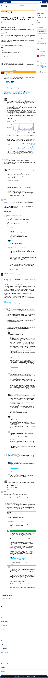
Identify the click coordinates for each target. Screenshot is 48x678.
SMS (29, 92)
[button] (40, 2)
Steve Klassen (5, 22)
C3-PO (8, 169)
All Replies (9, 67)
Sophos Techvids (24, 92)
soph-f (11, 521)
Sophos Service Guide (15, 88)
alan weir (9, 215)
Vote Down (9, 156)
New (44, 6)
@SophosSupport (13, 235)
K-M (8, 454)
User (46, 2)
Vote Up (4, 96)
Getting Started (3, 671)
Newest (21, 69)
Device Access (41, 31)
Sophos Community (7, 92)
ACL (13, 80)
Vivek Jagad (19, 63)
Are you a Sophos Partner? (15, 234)
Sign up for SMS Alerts (21, 235)
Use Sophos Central (9, 82)
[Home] (6, 2)
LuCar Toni (6, 273)
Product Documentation (16, 92)
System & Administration (43, 33)
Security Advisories (19, 90)
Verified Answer (40, 13)
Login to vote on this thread (38, 15)
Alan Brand (6, 159)
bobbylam (12, 227)
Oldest (15, 69)
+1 (38, 17)
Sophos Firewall (41, 29)
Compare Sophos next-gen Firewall (10, 91)
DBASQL (5, 199)
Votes (18, 69)
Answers (27, 67)
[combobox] (25, 2)
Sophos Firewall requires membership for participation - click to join (24, 676)
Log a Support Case (7, 88)
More (22, 6)
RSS (42, 38)
